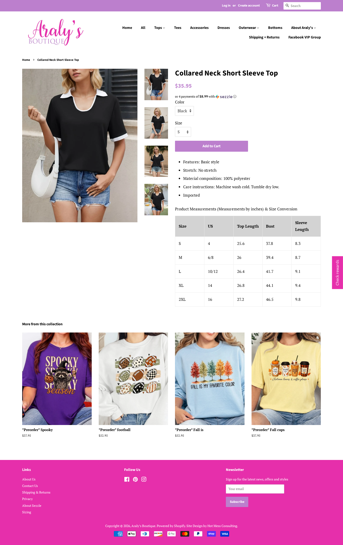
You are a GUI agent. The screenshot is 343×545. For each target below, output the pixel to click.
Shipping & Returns (36, 492)
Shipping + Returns (264, 37)
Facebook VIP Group (304, 37)
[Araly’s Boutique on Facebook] (127, 480)
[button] (248, 96)
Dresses (223, 27)
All (143, 27)
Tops (158, 27)
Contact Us (30, 485)
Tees (177, 27)
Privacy (27, 499)
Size (178, 123)
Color (180, 102)
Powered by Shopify (171, 526)
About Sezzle (31, 505)
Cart (275, 5)
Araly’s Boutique (143, 526)
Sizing (26, 512)
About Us (28, 479)
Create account (249, 5)
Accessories (199, 27)
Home (127, 27)
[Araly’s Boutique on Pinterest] (135, 480)
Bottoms (275, 27)
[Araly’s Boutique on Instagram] (143, 480)
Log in (226, 5)
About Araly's (302, 27)
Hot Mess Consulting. (222, 526)
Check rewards (337, 272)
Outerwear (248, 27)
